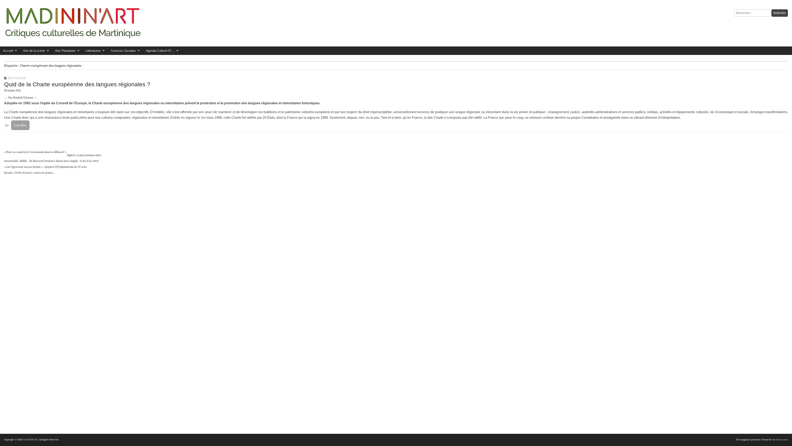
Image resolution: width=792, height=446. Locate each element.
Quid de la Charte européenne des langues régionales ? (77, 84)
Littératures (93, 50)
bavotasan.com (779, 439)
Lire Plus (20, 125)
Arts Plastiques (65, 50)
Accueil (8, 50)
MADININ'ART (30, 439)
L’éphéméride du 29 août (72, 167)
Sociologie (17, 78)
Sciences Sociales (123, 50)
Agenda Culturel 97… (160, 50)
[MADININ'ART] (73, 20)
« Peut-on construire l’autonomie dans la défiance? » (35, 152)
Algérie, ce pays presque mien (84, 155)
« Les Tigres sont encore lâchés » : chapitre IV (31, 167)
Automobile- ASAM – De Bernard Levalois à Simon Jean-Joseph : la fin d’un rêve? (51, 161)
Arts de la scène (34, 50)
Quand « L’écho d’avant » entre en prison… (29, 172)
